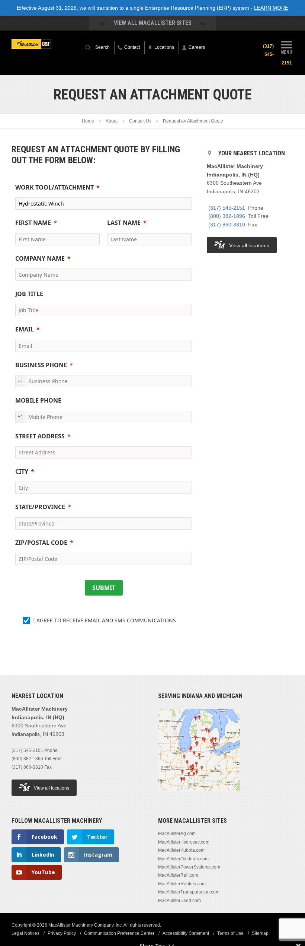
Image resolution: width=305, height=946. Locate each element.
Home (88, 121)
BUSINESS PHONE (41, 365)
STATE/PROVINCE (40, 507)
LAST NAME (124, 223)
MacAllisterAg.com (177, 833)
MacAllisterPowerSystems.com (189, 867)
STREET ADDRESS (40, 436)
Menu (286, 52)
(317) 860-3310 (226, 225)
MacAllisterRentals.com (182, 883)
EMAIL (24, 329)
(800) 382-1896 (226, 216)
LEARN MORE (271, 8)
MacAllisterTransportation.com (188, 892)
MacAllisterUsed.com (179, 900)
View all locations (249, 245)
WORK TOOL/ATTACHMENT (54, 187)
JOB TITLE (29, 294)
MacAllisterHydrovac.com (183, 842)
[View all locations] (199, 795)
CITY (21, 471)
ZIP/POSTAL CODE (41, 543)
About (112, 121)
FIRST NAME (33, 223)
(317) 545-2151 (226, 208)
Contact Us (140, 121)
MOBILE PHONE (38, 400)
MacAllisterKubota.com (181, 850)
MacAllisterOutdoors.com (183, 858)
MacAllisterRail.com (178, 875)
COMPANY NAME (40, 258)
